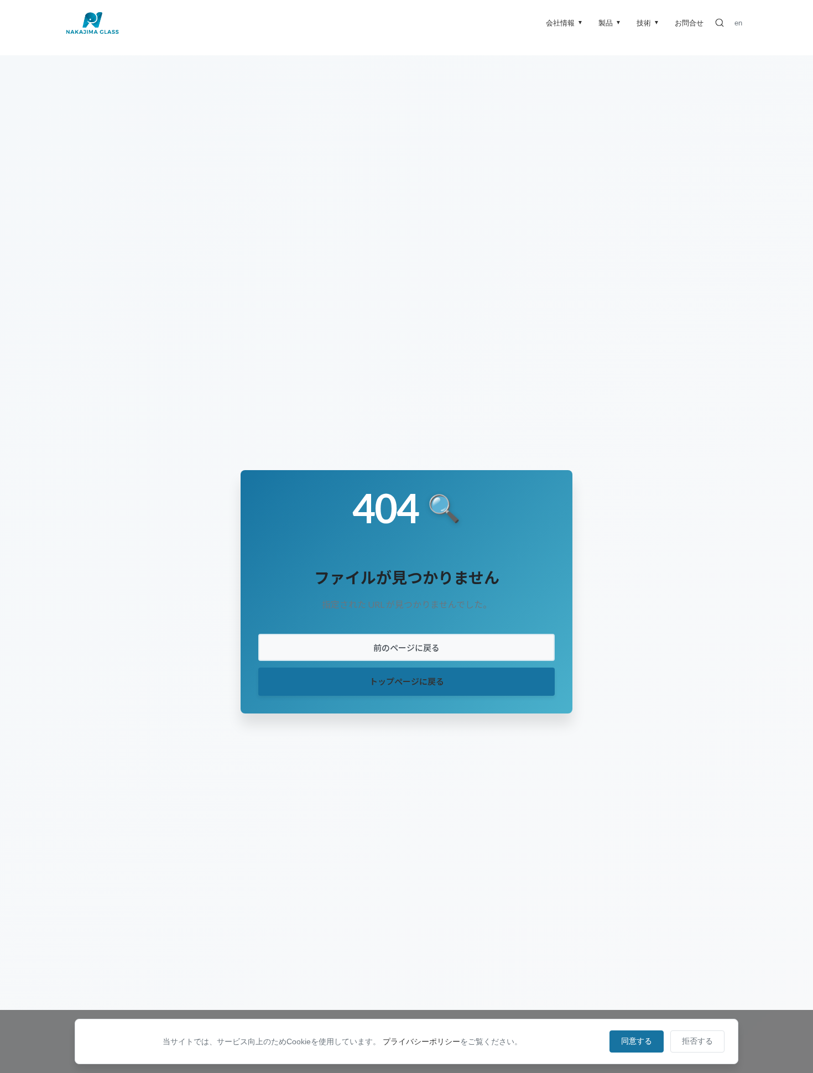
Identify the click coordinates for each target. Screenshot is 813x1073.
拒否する (697, 1040)
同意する (636, 1040)
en (738, 23)
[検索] (719, 22)
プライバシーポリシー (421, 1041)
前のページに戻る (406, 648)
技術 (648, 23)
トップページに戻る (406, 681)
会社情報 (564, 23)
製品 (609, 23)
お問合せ (689, 23)
